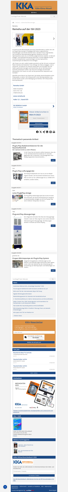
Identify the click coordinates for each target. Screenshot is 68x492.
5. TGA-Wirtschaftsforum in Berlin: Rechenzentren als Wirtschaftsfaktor (33, 299)
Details (15, 436)
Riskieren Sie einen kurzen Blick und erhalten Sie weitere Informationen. (29, 346)
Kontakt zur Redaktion (34, 486)
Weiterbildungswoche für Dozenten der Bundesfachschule (29, 296)
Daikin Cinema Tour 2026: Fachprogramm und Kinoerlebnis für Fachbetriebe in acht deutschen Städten (30, 302)
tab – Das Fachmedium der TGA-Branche (25, 451)
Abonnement (38, 123)
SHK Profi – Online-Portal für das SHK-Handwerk (25, 445)
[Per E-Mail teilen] (50, 132)
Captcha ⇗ (40, 339)
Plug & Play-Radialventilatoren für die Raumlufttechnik (27, 147)
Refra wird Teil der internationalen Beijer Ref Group (27, 291)
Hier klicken (36, 337)
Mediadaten (15, 486)
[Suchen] (54, 16)
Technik (17, 22)
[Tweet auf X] (40, 132)
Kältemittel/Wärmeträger (28, 22)
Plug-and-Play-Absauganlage (23, 214)
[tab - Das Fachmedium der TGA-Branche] (16, 451)
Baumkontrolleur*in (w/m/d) (22, 353)
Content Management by (19, 490)
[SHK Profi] (16, 445)
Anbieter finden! (34, 475)
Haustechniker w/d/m (20, 359)
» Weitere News (17, 315)
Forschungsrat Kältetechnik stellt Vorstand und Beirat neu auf (30, 288)
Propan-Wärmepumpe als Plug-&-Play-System (30, 258)
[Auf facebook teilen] (37, 132)
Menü (35, 12)
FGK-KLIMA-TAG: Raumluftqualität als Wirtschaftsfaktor (28, 305)
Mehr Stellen (34, 373)
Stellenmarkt (23, 486)
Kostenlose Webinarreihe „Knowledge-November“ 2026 (28, 286)
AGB (42, 486)
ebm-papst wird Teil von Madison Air (23, 312)
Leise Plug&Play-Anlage (21, 193)
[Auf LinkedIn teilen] (47, 132)
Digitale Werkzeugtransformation (22, 294)
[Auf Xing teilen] (44, 132)
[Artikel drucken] (54, 132)
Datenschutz (48, 486)
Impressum (15, 488)
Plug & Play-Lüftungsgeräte (23, 171)
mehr (53, 160)
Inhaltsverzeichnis (39, 126)
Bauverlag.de (52, 490)
